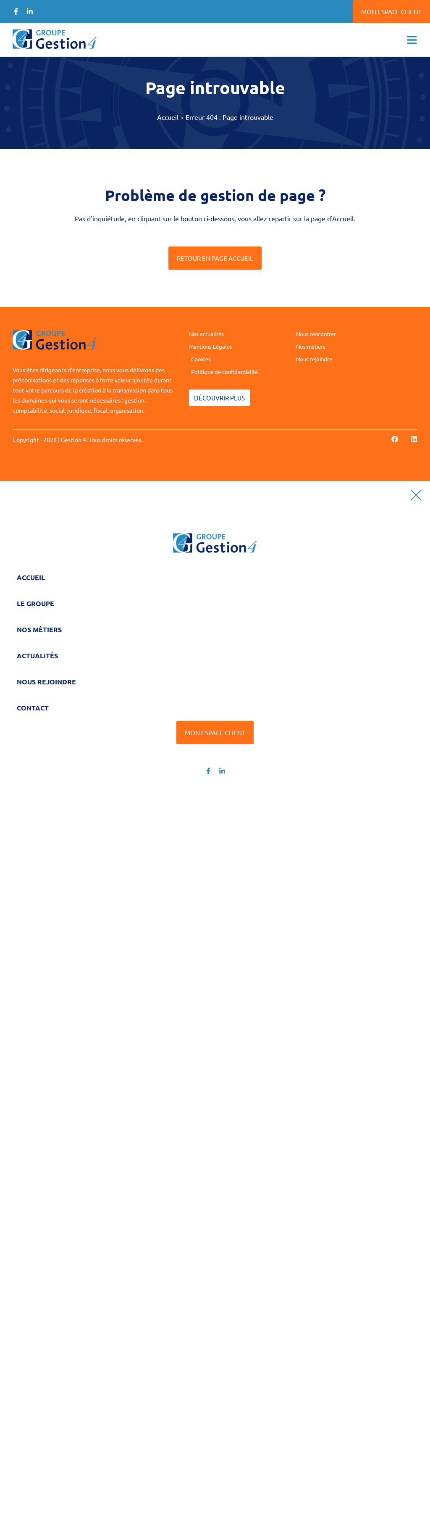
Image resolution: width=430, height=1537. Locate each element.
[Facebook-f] (16, 11)
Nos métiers (39, 629)
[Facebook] (394, 439)
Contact (33, 707)
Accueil (167, 117)
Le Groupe (35, 603)
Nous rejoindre (46, 681)
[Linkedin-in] (29, 11)
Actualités (37, 655)
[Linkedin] (414, 439)
